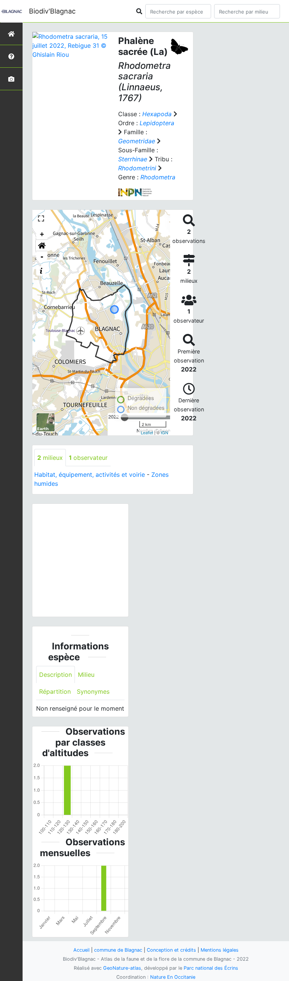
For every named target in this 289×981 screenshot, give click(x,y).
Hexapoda (157, 114)
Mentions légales (220, 950)
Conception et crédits (171, 950)
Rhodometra (157, 177)
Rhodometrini (137, 168)
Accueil (81, 950)
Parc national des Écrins (211, 968)
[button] (41, 245)
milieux (50, 457)
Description (55, 674)
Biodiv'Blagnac (52, 11)
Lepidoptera (157, 123)
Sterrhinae (132, 159)
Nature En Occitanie (172, 977)
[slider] (124, 417)
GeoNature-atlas (122, 968)
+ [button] (42, 234)
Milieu (86, 674)
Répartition (55, 691)
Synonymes (93, 691)
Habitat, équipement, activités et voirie (89, 474)
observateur (88, 457)
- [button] (42, 257)
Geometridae (136, 141)
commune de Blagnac (118, 950)
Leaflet (147, 432)
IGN (164, 432)
